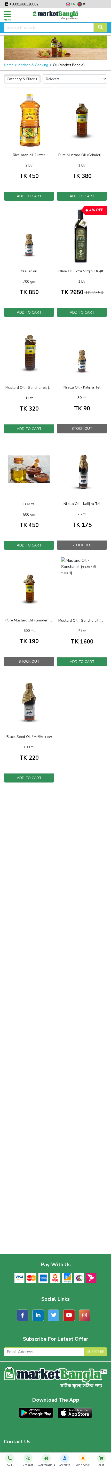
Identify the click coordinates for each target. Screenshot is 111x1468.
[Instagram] (84, 1315)
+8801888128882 (23, 4)
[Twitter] (53, 1315)
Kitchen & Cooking (33, 65)
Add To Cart (29, 196)
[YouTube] (69, 1315)
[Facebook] (22, 1315)
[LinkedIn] (38, 1315)
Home (9, 65)
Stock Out (82, 428)
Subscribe (95, 1352)
